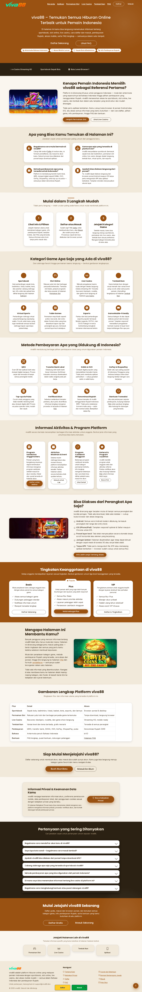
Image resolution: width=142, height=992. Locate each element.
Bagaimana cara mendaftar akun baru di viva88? (47, 843)
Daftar (118, 4)
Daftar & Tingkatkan (113, 612)
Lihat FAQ (86, 43)
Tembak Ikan (99, 4)
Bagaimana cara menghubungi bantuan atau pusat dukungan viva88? (57, 888)
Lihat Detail (81, 482)
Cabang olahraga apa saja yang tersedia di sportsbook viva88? (54, 865)
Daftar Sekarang (60, 43)
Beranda (51, 4)
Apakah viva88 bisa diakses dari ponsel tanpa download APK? (53, 858)
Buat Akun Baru (59, 768)
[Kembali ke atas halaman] (135, 985)
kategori (23, 296)
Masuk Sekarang (84, 922)
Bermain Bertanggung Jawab (111, 975)
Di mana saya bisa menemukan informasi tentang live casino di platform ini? (60, 880)
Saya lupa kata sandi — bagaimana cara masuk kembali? (51, 850)
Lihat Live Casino (101, 119)
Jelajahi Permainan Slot (76, 119)
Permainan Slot (72, 4)
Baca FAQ (105, 480)
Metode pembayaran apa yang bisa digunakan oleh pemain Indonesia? (57, 873)
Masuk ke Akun (85, 768)
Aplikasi (60, 4)
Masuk (131, 4)
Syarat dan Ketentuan (108, 972)
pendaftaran (37, 662)
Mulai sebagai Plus (71, 611)
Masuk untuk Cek (59, 481)
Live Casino (87, 4)
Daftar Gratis (56, 922)
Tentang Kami (70, 972)
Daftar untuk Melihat (35, 483)
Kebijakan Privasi (71, 975)
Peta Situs (104, 982)
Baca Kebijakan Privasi (102, 799)
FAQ (109, 4)
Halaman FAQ (90, 738)
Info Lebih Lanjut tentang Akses (90, 554)
